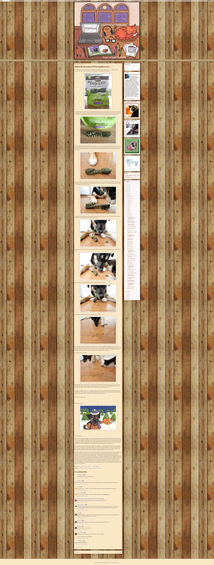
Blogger (118, 562)
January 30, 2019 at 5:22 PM (82, 502)
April (128, 210)
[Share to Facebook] (96, 466)
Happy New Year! (130, 288)
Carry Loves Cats (80, 474)
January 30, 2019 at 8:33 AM (82, 484)
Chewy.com (110, 69)
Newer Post (77, 552)
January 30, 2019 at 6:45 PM (82, 517)
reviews (99, 468)
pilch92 (78, 486)
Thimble (127, 177)
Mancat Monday (130, 243)
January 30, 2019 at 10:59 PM (82, 538)
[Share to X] (95, 466)
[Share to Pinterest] (97, 466)
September (129, 201)
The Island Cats (80, 540)
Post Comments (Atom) (100, 555)
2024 (127, 186)
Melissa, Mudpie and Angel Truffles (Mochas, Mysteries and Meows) (89, 498)
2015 (127, 296)
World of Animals (80, 508)
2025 (127, 184)
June (128, 207)
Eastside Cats (79, 480)
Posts (127, 66)
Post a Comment (79, 546)
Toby (131, 177)
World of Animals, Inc (81, 504)
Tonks (134, 177)
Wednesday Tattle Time (131, 269)
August (128, 203)
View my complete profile (129, 98)
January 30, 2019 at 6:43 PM (82, 510)
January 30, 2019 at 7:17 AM (82, 478)
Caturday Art (129, 230)
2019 (127, 195)
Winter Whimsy (130, 262)
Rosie (138, 175)
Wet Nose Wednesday (131, 254)
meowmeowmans (80, 532)
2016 (127, 294)
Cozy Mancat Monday (131, 258)
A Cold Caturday (130, 246)
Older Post (119, 552)
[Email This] (93, 466)
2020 (127, 193)
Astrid (80, 468)
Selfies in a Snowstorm (131, 260)
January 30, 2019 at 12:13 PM (82, 490)
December (129, 196)
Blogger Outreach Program (86, 468)
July (128, 205)
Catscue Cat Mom (80, 492)
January (128, 215)
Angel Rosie (82, 60)
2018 (127, 291)
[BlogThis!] (94, 466)
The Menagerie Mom (135, 74)
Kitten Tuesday (129, 241)
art (78, 468)
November (129, 198)
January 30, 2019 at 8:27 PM (82, 523)
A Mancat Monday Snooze (132, 272)
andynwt (110, 562)
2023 (127, 188)
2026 (127, 182)
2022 (127, 189)
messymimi (79, 526)
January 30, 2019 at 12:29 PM (82, 496)
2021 (127, 191)
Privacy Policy (91, 60)
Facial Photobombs (130, 228)
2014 (127, 298)
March (128, 212)
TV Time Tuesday (130, 271)
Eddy (130, 175)
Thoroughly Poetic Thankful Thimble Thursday (130, 218)
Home (76, 60)
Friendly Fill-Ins (130, 248)
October (128, 200)
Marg (78, 513)
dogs (97, 468)
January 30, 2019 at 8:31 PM (82, 529)
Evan (134, 175)
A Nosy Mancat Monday (131, 226)
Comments (128, 68)
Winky (137, 177)
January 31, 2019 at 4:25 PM (82, 544)
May (128, 208)
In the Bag (129, 244)
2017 (127, 293)
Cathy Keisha (79, 520)
